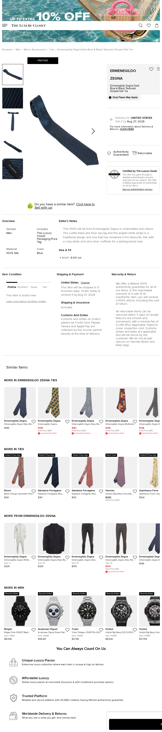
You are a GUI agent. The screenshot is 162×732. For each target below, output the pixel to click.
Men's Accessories (35, 49)
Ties (51, 49)
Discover (7, 49)
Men (18, 49)
